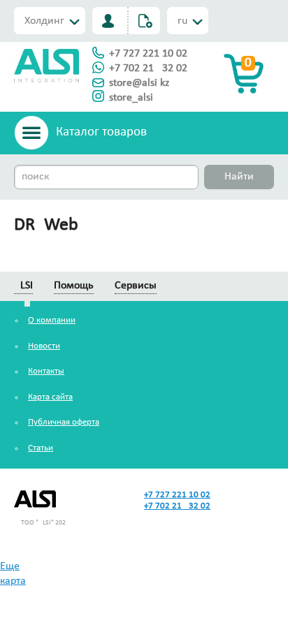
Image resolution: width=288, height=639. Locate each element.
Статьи (40, 448)
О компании (51, 320)
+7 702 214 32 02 (148, 68)
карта (13, 581)
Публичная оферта (63, 422)
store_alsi (131, 97)
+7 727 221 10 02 (148, 53)
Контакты (46, 371)
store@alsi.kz (139, 83)
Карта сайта (50, 397)
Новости (44, 346)
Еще (10, 566)
